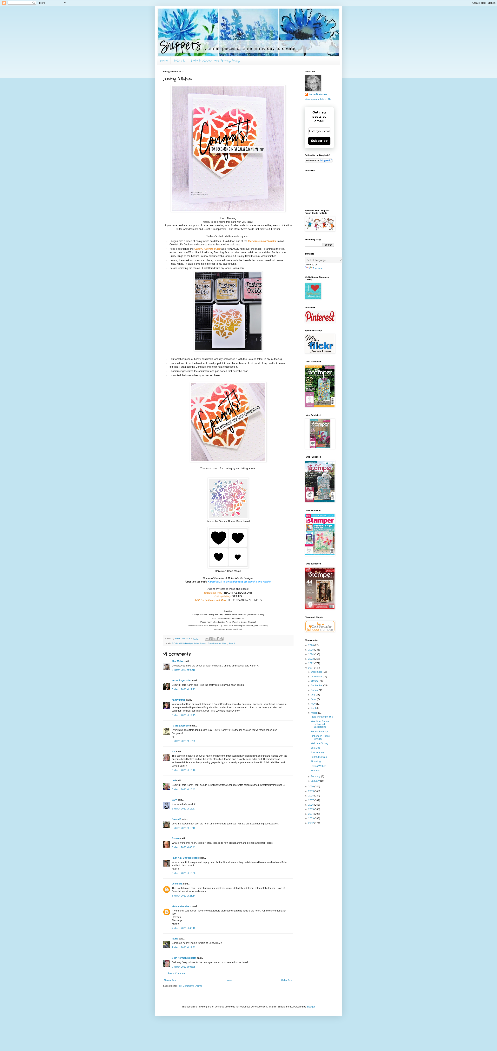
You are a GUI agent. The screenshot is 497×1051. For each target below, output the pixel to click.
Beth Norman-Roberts (184, 958)
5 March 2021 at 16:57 (183, 808)
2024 (311, 654)
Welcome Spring (319, 743)
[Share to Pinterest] (222, 639)
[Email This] (207, 639)
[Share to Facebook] (218, 639)
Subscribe (319, 141)
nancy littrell (178, 700)
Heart (224, 643)
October (315, 681)
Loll (174, 780)
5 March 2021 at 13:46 (183, 770)
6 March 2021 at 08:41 (183, 847)
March (314, 713)
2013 (311, 818)
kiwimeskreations (181, 906)
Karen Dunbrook (318, 94)
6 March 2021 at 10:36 (183, 873)
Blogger (311, 1006)
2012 (311, 823)
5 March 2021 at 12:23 (183, 689)
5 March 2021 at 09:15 (183, 670)
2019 (311, 791)
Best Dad (315, 748)
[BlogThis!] (211, 639)
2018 (311, 795)
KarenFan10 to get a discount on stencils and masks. (239, 581)
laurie (175, 938)
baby (196, 643)
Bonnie (176, 838)
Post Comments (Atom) (189, 986)
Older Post (286, 980)
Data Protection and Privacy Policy (215, 61)
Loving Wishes (318, 766)
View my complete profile (318, 99)
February (316, 776)
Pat (174, 751)
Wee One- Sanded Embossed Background (320, 724)
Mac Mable (178, 661)
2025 (311, 649)
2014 (311, 814)
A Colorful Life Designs (182, 643)
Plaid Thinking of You (322, 716)
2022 (311, 663)
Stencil (232, 643)
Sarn (174, 800)
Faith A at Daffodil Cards (185, 857)
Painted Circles (319, 757)
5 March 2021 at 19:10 (183, 828)
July (313, 694)
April (313, 708)
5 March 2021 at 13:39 (183, 741)
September (317, 685)
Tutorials (179, 61)
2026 (311, 645)
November (317, 676)
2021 (311, 668)
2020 (311, 786)
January (315, 781)
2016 (311, 804)
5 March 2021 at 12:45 (183, 715)
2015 (311, 809)
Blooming (316, 761)
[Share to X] (214, 639)
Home (164, 61)
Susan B (176, 819)
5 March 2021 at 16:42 (183, 789)
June (314, 699)
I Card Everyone (181, 725)
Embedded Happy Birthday (320, 737)
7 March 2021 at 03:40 (183, 928)
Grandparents (214, 643)
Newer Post (170, 980)
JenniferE (177, 883)
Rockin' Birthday (319, 731)
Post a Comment (176, 973)
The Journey (317, 752)
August (315, 690)
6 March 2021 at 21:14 (183, 895)
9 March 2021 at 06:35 (183, 967)
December (317, 672)
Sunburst (315, 770)
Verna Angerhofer (181, 680)
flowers (203, 643)
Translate (317, 268)
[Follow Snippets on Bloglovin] (319, 161)
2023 (311, 659)
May (313, 703)
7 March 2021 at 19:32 (183, 947)
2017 (311, 800)
